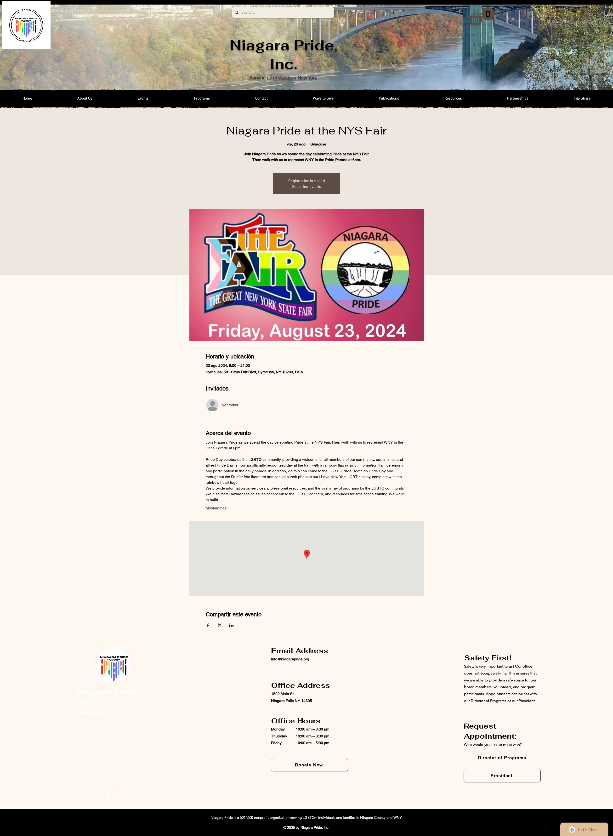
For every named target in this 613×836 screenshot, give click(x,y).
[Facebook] (109, 794)
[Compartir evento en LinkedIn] (231, 625)
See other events (306, 186)
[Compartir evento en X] (219, 625)
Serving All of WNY (93, 712)
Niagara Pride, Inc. (283, 54)
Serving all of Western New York (283, 78)
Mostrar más (216, 508)
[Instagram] (117, 794)
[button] (481, 16)
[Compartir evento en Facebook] (208, 625)
